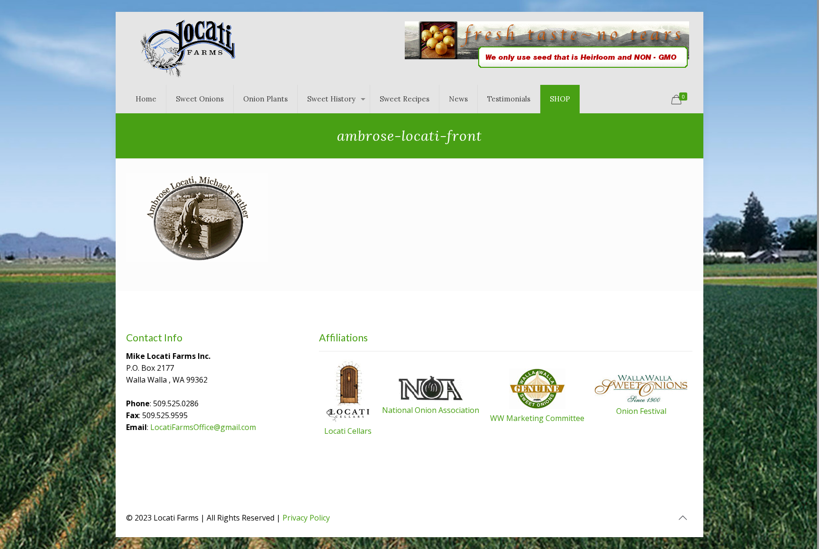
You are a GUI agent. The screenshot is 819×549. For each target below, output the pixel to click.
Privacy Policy (306, 517)
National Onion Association (430, 410)
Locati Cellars (348, 431)
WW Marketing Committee (537, 418)
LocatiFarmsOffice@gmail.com (203, 427)
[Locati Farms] (187, 48)
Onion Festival (641, 411)
